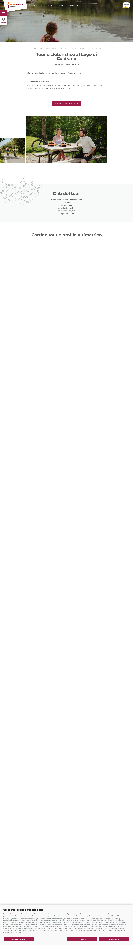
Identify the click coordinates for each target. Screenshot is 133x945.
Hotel (32, 5)
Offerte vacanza (45, 5)
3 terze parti (14, 914)
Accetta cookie (114, 939)
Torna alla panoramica (66, 103)
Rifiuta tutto (82, 939)
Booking (59, 5)
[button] (129, 909)
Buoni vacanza (73, 5)
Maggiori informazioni (19, 939)
